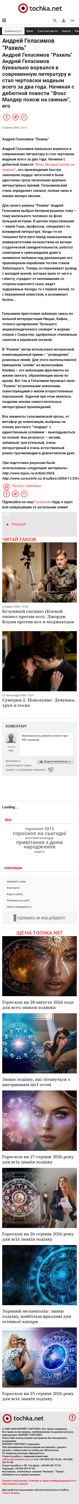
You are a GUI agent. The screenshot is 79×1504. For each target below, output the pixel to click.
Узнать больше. (11, 1493)
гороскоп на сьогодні (39, 833)
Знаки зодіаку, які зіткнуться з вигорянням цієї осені (36, 1081)
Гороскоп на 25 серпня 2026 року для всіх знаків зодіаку (38, 1396)
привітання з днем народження (39, 844)
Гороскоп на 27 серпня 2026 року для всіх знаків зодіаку (38, 1159)
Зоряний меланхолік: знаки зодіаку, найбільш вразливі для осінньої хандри (36, 1316)
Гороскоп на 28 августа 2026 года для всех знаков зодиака (38, 1004)
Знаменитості (13, 31)
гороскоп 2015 (39, 829)
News (29, 31)
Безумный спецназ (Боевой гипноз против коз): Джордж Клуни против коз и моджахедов (38, 616)
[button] (63, 20)
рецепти (39, 851)
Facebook (42, 502)
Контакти (13, 887)
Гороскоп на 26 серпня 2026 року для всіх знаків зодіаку (38, 1236)
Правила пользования (14, 1480)
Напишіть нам (16, 881)
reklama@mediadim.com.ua (17, 1459)
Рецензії (19, 524)
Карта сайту (15, 894)
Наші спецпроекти (19, 906)
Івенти (66, 31)
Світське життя (48, 31)
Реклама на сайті (18, 900)
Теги (8, 820)
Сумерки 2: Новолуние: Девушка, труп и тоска (38, 702)
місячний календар (39, 838)
